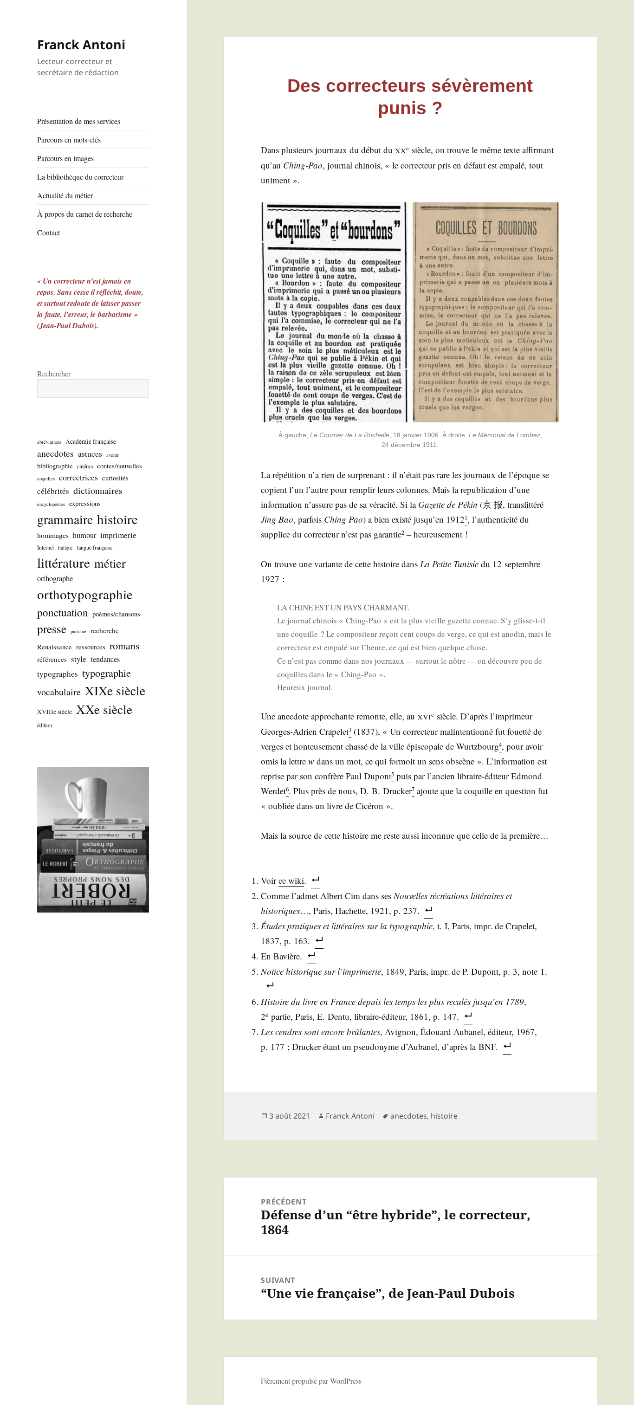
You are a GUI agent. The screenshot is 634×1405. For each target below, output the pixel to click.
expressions (85, 503)
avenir (112, 455)
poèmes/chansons (116, 613)
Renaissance (54, 646)
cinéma (85, 466)
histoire (117, 519)
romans (125, 645)
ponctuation (62, 612)
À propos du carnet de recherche (84, 214)
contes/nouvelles (119, 465)
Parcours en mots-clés (69, 139)
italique (65, 547)
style (78, 659)
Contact (48, 232)
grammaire (65, 519)
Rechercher (54, 373)
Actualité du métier (65, 195)
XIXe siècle (115, 690)
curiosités (115, 477)
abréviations (49, 442)
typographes (57, 673)
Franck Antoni (81, 44)
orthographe (55, 578)
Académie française (90, 441)
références (52, 659)
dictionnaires (98, 490)
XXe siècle (104, 709)
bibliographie (55, 465)
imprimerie (118, 535)
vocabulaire (59, 692)
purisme (78, 631)
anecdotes (55, 453)
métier (110, 563)
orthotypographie (85, 594)
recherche (105, 630)
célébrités (53, 491)
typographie (106, 673)
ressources (90, 646)
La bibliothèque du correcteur (80, 176)
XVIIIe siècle (54, 711)
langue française (94, 547)
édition (44, 725)
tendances (105, 659)
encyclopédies (51, 504)
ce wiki (291, 880)
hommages (53, 535)
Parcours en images (65, 158)
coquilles (46, 478)
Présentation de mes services (78, 121)
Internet (45, 547)
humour (84, 535)
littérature (63, 562)
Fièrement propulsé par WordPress (311, 1381)
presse (51, 628)
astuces (90, 453)
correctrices (78, 477)
